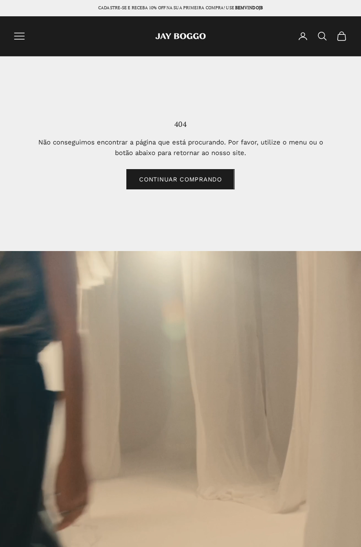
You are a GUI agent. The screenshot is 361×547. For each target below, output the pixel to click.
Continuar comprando (180, 179)
